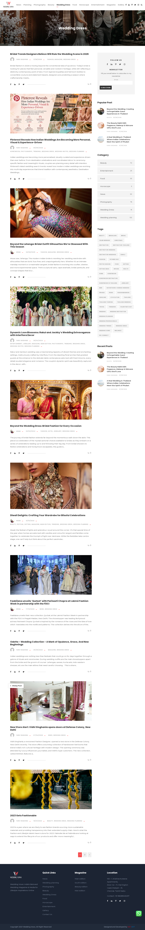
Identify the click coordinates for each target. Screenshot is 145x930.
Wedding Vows (104, 330)
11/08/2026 (37, 59)
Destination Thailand (121, 245)
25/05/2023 (38, 650)
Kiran (18, 252)
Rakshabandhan (123, 292)
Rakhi (111, 292)
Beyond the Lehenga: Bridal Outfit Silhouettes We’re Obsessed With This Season (49, 245)
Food (74, 5)
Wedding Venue (121, 326)
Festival (20, 524)
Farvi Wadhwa (22, 59)
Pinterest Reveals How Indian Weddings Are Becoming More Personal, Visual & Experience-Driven (50, 141)
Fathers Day (114, 259)
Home (101, 273)
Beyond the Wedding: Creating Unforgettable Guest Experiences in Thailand (120, 111)
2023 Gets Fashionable (23, 815)
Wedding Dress (63, 5)
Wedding (102, 311)
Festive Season (104, 264)
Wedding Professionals (108, 321)
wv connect (104, 335)
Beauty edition (81, 887)
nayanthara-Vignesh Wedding (118, 288)
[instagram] (138, 5)
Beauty (51, 5)
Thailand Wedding (124, 302)
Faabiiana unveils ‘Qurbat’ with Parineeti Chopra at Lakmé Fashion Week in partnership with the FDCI (49, 602)
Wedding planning (76, 151)
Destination (104, 245)
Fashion (50, 59)
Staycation (115, 297)
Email (116, 79)
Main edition (46, 344)
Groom (116, 269)
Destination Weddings (107, 254)
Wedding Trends (105, 326)
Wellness (118, 330)
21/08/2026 (123, 131)
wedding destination (118, 311)
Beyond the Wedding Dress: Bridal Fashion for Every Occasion (45, 425)
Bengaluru (113, 235)
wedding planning (106, 316)
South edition (80, 883)
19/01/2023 (37, 821)
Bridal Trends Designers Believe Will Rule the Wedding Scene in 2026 (49, 54)
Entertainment (97, 5)
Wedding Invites (61, 151)
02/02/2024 (30, 431)
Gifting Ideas (104, 269)
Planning (27, 5)
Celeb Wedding (104, 240)
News (18, 5)
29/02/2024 (38, 340)
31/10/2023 (30, 521)
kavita (109, 117)
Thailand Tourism (106, 302)
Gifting (27, 524)
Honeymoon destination (108, 278)
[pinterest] (132, 5)
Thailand (127, 297)
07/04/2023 (38, 735)
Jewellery (27, 344)
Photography (40, 5)
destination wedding (107, 250)
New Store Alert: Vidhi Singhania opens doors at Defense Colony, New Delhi (50, 728)
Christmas (118, 240)
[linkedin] (129, 5)
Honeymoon (15, 151)
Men (100, 288)
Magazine (111, 5)
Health (125, 269)
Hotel (50, 431)
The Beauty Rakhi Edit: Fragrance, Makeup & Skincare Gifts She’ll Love (120, 125)
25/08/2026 (117, 117)
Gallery (121, 5)
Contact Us (47, 914)
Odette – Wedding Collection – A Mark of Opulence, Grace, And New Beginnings (49, 643)
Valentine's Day (126, 307)
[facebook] (126, 5)
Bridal (123, 235)
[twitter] (135, 5)
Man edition (80, 891)
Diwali (123, 254)
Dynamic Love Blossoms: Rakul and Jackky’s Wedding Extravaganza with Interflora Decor (50, 334)
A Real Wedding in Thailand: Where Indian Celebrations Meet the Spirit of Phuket (119, 139)
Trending (37, 151)
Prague (102, 292)
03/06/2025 (30, 252)
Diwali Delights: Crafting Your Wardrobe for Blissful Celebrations (47, 515)
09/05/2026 (38, 148)
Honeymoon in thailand (108, 283)
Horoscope (84, 5)
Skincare (102, 297)
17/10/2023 (30, 609)
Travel (101, 307)
